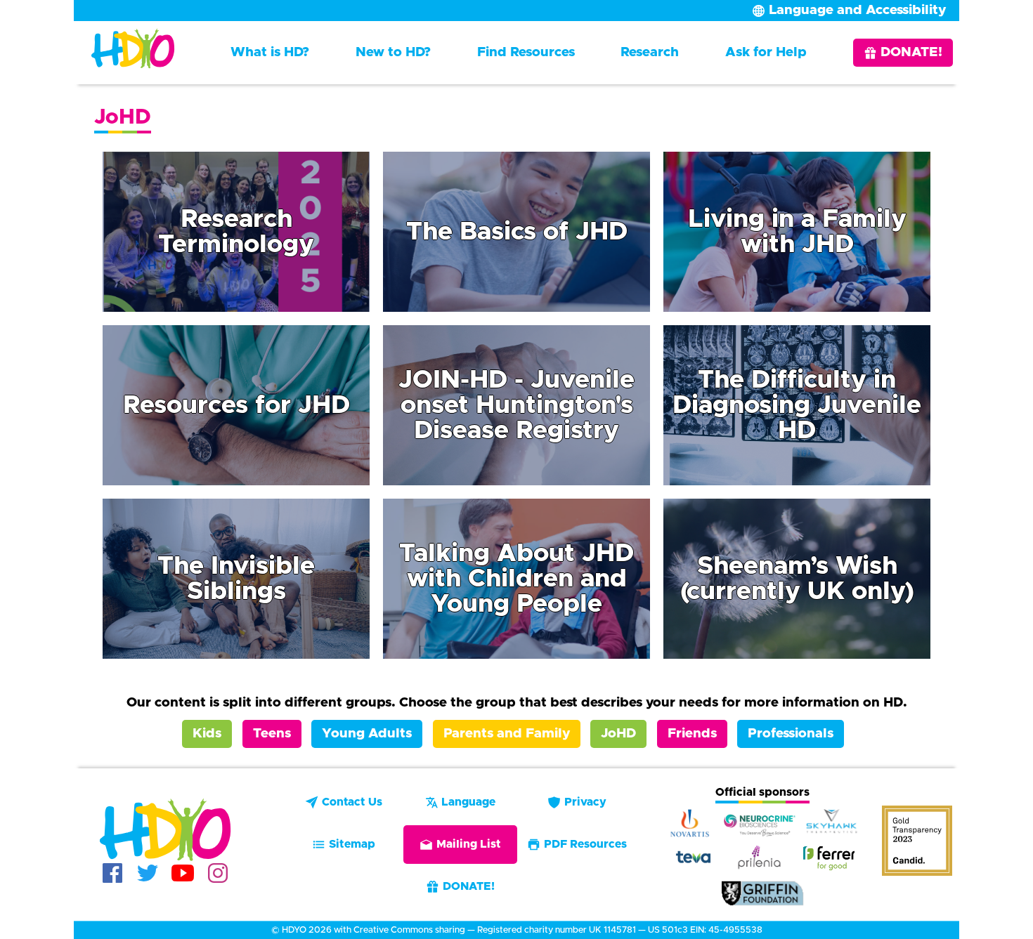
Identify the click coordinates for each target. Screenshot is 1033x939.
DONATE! (911, 52)
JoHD (618, 733)
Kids (207, 733)
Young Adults (367, 733)
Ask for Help (766, 52)
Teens (272, 733)
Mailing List (468, 844)
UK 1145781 (612, 930)
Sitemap (352, 844)
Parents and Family (506, 733)
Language (468, 802)
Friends (692, 733)
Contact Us (352, 802)
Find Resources (526, 52)
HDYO (294, 930)
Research (650, 52)
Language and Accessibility (857, 10)
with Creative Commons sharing (399, 930)
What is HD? (269, 52)
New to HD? (393, 52)
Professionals (790, 733)
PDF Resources (585, 844)
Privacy (585, 802)
